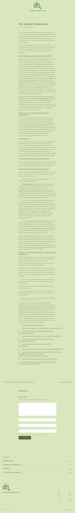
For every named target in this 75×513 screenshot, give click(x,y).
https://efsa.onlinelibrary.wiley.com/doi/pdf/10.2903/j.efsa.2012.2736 (40, 359)
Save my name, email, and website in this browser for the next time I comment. (32, 434)
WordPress (70, 509)
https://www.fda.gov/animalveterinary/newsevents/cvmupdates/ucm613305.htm (42, 328)
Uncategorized (30, 26)
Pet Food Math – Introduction (12, 472)
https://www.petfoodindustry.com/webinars (33, 325)
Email (20, 423)
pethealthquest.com (37, 10)
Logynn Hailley (24, 26)
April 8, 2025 (70, 460)
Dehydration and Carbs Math (12, 464)
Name (20, 417)
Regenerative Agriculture (65, 382)
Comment (20, 402)
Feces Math (6, 468)
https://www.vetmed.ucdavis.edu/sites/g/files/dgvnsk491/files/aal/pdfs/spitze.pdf (42, 349)
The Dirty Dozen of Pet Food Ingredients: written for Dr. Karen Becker (19, 382)
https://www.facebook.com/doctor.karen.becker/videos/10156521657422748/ (42, 336)
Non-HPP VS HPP (8, 460)
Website (20, 428)
